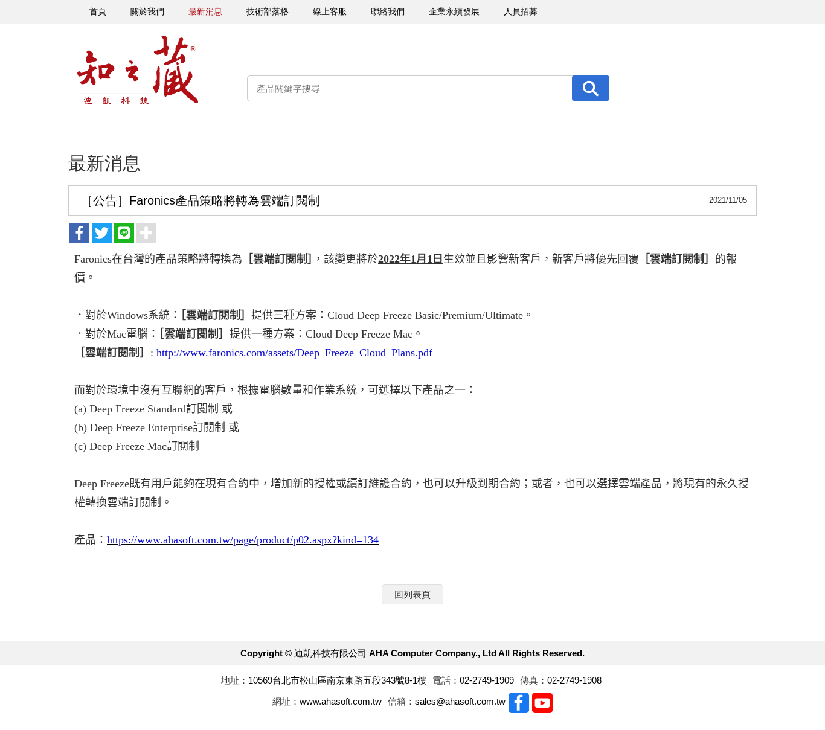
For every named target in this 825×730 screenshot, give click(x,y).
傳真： (533, 680)
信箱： (401, 701)
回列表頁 (412, 594)
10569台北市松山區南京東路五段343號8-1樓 (337, 680)
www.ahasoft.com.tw (341, 701)
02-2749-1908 (574, 680)
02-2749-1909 (487, 680)
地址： (234, 680)
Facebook (519, 703)
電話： (446, 680)
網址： (286, 701)
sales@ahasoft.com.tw (460, 701)
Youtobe (542, 703)
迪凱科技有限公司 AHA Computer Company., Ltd (137, 70)
